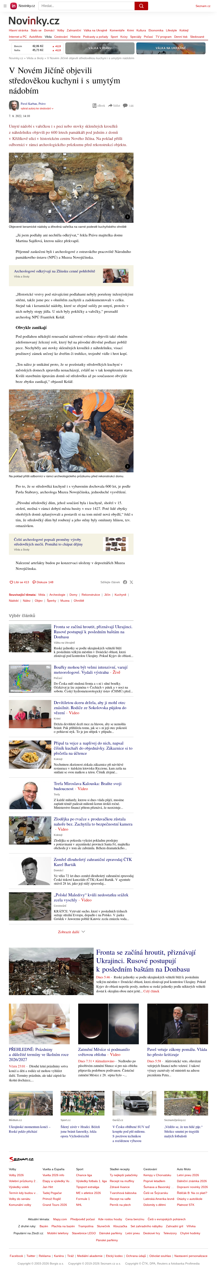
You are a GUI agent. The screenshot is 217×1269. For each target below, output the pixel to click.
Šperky (51, 600)
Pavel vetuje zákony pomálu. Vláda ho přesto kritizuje (177, 1051)
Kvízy (124, 36)
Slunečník (103, 1226)
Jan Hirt (48, 1187)
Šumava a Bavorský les (159, 1187)
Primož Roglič (52, 1199)
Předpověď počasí (82, 1219)
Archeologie (57, 594)
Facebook (16, 1256)
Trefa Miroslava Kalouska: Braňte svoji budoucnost (88, 786)
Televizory (170, 1233)
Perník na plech (120, 1204)
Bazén (44, 1226)
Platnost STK (185, 1204)
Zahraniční (74, 30)
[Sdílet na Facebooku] (125, 582)
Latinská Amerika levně (158, 1199)
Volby (60, 30)
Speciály (135, 36)
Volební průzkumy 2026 (24, 1181)
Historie (75, 36)
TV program (164, 36)
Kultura (141, 30)
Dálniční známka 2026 (192, 1181)
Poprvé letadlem (154, 1181)
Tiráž (70, 1256)
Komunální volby (20, 1204)
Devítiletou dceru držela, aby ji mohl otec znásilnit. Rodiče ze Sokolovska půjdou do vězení (90, 707)
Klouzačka (120, 1226)
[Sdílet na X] (131, 582)
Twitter (30, 1256)
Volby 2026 (16, 1175)
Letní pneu (132, 1233)
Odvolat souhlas (160, 1256)
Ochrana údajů (136, 1256)
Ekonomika (156, 30)
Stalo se (36, 30)
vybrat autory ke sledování (36, 108)
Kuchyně (120, 594)
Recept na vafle (120, 1199)
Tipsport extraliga (87, 1187)
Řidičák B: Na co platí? (192, 1193)
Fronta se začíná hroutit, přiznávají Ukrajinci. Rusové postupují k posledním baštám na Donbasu (93, 632)
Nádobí (14, 600)
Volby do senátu (19, 1199)
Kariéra (59, 1256)
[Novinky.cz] (34, 22)
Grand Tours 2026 (55, 1204)
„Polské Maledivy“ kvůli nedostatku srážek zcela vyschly (91, 897)
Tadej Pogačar (52, 1193)
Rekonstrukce (91, 594)
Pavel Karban (29, 104)
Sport (114, 36)
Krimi (130, 30)
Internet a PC (18, 36)
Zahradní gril (174, 1226)
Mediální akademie (90, 1256)
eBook (101, 105)
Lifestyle (171, 30)
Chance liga (84, 1175)
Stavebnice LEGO (84, 1233)
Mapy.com (60, 1219)
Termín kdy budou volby (25, 1193)
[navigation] (5, 6)
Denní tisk (181, 36)
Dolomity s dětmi (154, 1204)
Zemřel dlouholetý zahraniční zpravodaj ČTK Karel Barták (93, 861)
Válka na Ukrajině (95, 30)
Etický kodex (114, 1256)
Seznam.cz (203, 6)
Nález (27, 600)
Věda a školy (21, 276)
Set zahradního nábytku (147, 1226)
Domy (73, 594)
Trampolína (85, 1226)
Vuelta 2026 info (53, 1175)
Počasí (148, 36)
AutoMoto (35, 36)
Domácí (49, 30)
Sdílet (116, 105)
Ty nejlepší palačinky (124, 1175)
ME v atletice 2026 (88, 1193)
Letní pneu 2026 (188, 1175)
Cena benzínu (134, 1219)
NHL (79, 1204)
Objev (39, 600)
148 (131, 106)
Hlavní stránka (18, 30)
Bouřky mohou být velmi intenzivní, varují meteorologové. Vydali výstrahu (91, 669)
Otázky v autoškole (189, 1199)
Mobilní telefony (57, 1233)
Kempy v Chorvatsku (157, 1175)
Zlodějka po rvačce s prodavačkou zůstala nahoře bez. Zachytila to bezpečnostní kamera (93, 821)
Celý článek (151, 991)
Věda (48, 36)
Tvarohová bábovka (123, 1193)
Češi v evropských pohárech (167, 1219)
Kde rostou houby (110, 1219)
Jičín (107, 594)
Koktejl (183, 30)
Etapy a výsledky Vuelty (58, 1181)
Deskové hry (151, 1233)
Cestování (61, 36)
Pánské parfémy (107, 1240)
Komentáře (117, 30)
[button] (71, 188)
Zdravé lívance (120, 1187)
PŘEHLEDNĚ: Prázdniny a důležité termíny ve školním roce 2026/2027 (39, 1054)
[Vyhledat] (141, 6)
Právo (42, 104)
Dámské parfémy (110, 1233)
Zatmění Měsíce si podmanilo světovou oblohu (104, 1051)
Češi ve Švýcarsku (155, 1193)
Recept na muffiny (122, 1181)
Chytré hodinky (190, 1233)
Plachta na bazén (63, 1226)
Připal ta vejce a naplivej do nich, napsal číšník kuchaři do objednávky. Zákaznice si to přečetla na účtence (93, 748)
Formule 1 (83, 1199)
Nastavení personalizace (190, 1256)
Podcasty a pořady (95, 36)
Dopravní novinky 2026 (192, 1187)
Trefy (57, 794)
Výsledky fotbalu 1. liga (91, 1181)
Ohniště (79, 600)
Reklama (45, 1256)
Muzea (65, 600)
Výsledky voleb (19, 1187)
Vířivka (191, 1226)
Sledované (197, 36)
